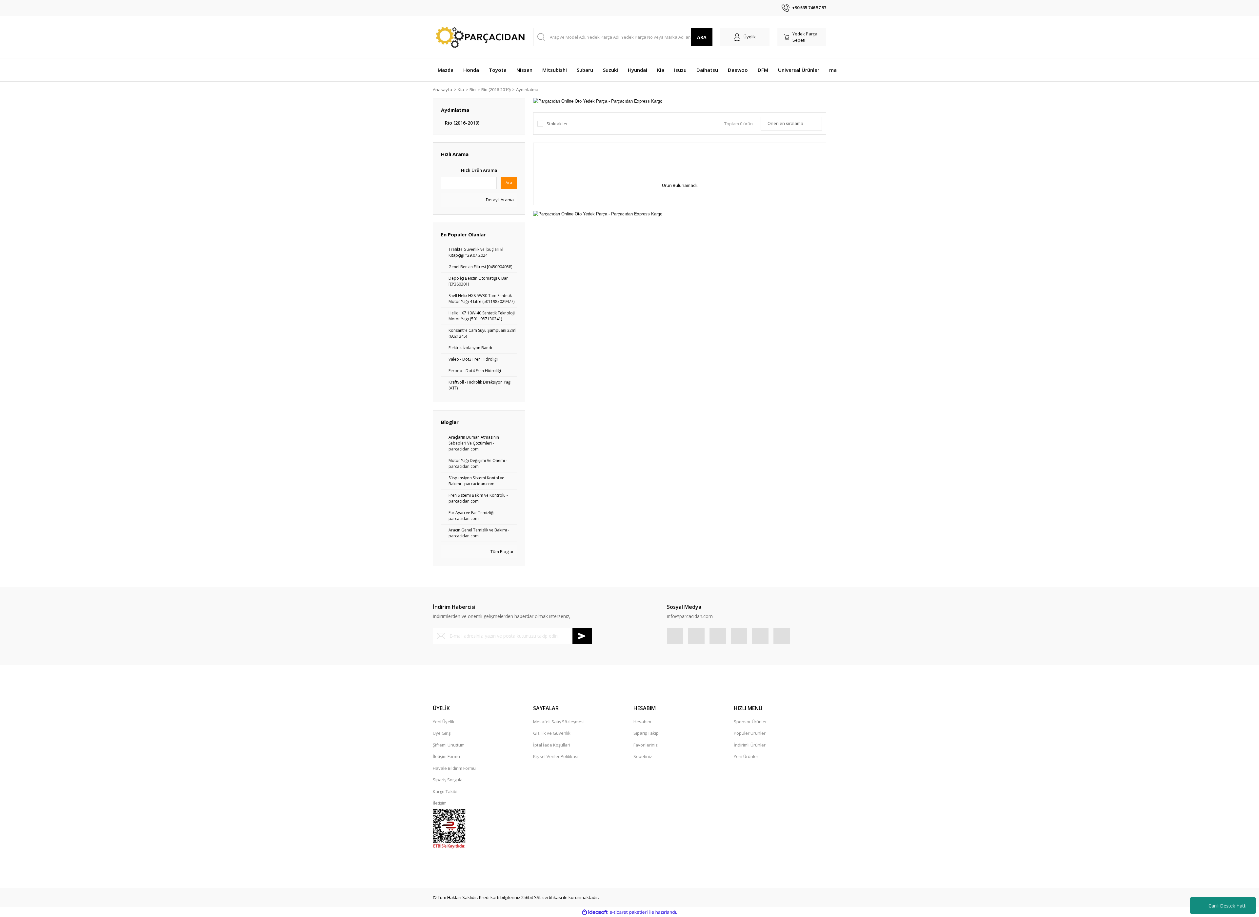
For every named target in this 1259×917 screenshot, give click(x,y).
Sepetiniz (642, 756)
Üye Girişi (442, 733)
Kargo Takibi (445, 791)
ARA (702, 37)
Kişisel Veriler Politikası (555, 756)
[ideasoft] (595, 912)
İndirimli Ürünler (750, 745)
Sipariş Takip (646, 733)
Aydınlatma (527, 89)
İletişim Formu (446, 756)
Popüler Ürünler (750, 733)
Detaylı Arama (499, 200)
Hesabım (642, 722)
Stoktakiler (557, 124)
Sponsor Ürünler (750, 722)
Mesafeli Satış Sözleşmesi (559, 722)
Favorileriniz (645, 745)
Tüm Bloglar (502, 551)
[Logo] (479, 37)
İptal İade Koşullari (551, 745)
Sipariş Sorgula (448, 780)
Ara (509, 183)
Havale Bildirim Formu (454, 768)
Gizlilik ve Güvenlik (551, 733)
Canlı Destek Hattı (1228, 906)
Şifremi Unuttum (449, 745)
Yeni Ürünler (746, 756)
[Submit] (582, 636)
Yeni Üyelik (443, 722)
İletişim (440, 803)
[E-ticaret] (629, 912)
